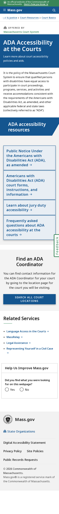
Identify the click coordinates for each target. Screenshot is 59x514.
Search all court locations (29, 299)
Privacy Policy (12, 451)
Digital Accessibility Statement (24, 443)
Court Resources (29, 17)
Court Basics (49, 17)
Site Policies (35, 451)
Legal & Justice (8, 17)
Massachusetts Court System (21, 31)
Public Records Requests (20, 460)
